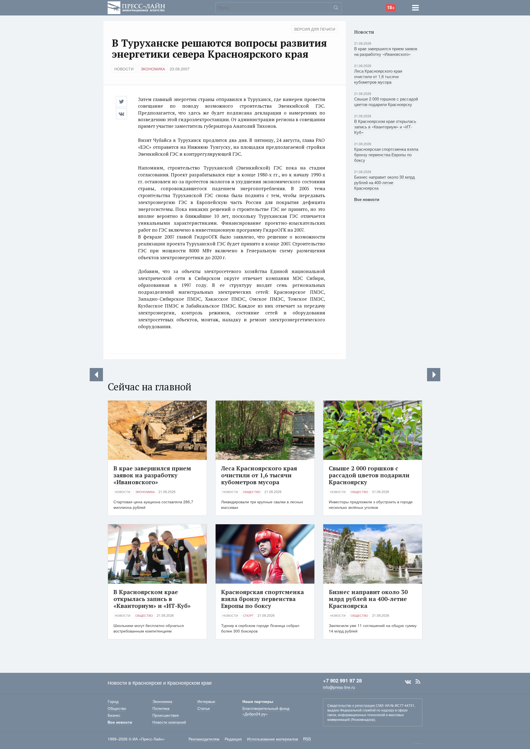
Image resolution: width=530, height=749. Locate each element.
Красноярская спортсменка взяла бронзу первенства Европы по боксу (386, 154)
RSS (418, 681)
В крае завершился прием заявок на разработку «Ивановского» (385, 51)
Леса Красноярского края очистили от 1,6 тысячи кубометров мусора (378, 76)
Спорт (248, 615)
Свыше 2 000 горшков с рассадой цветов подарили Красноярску (386, 101)
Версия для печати (314, 29)
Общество (252, 491)
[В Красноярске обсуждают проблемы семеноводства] (96, 374)
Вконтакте (408, 681)
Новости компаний (169, 722)
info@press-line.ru (339, 687)
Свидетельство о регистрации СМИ (355, 705)
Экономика (153, 69)
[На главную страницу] (136, 7)
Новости (124, 69)
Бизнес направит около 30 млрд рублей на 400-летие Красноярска (384, 182)
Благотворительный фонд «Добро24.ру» (265, 710)
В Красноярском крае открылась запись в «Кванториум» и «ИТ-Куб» (385, 126)
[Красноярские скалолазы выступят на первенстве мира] (433, 374)
